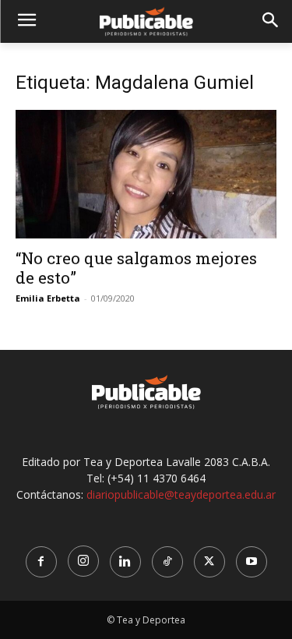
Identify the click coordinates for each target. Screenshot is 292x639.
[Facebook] (41, 561)
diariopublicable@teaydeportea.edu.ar (181, 494)
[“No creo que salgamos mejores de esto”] (146, 174)
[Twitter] (209, 561)
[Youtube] (251, 561)
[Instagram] (83, 561)
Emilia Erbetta (48, 298)
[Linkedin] (125, 561)
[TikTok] (167, 561)
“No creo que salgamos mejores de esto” (136, 267)
